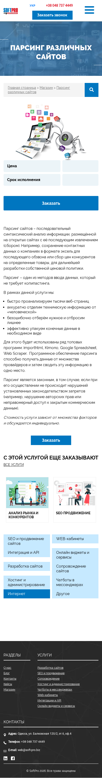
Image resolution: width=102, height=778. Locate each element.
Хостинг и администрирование (58, 684)
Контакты (10, 678)
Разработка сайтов (50, 667)
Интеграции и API (49, 700)
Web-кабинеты (47, 695)
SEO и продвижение (51, 673)
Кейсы (8, 684)
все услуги (14, 465)
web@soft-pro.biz (29, 750)
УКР (32, 5)
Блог (7, 673)
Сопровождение (48, 678)
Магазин (9, 689)
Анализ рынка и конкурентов (23, 515)
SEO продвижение (73, 513)
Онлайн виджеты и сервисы (56, 706)
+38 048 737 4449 (33, 741)
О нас (7, 667)
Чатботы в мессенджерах (54, 689)
